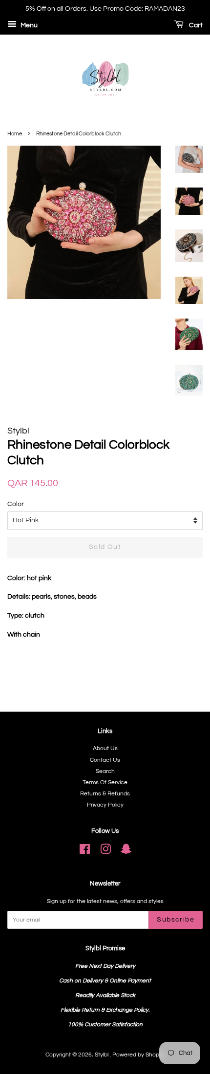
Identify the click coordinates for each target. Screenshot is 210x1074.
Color (15, 504)
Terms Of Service (105, 782)
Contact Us (105, 760)
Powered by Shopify (138, 1054)
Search (105, 771)
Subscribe (175, 919)
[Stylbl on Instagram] (105, 851)
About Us (105, 748)
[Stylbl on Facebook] (84, 851)
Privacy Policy (105, 805)
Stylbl (102, 1054)
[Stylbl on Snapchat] (126, 851)
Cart (195, 25)
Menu (28, 25)
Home (14, 133)
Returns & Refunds (105, 793)
